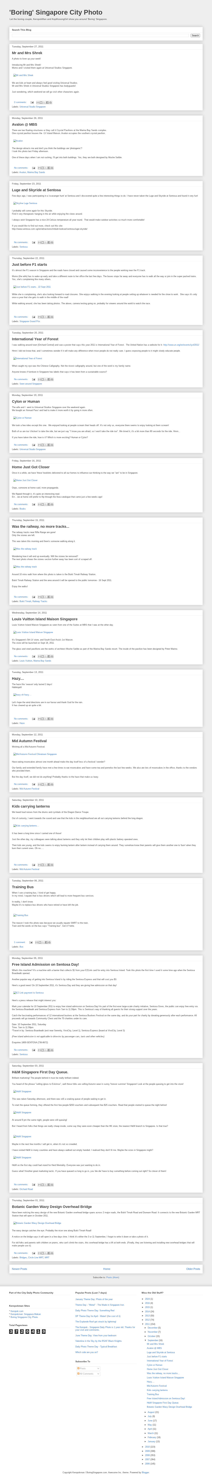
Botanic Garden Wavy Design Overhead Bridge (52, 1207)
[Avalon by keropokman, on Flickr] (18, 141)
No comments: (21, 168)
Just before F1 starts (29, 264)
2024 (147, 1299)
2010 (147, 1447)
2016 (147, 1303)
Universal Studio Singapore (33, 106)
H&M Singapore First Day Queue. (40, 1072)
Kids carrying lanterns (31, 806)
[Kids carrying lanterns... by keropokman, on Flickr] (26, 825)
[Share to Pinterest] (50, 102)
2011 (147, 1324)
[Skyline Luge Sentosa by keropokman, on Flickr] (25, 203)
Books (23, 509)
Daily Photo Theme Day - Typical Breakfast (96, 1346)
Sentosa (23, 247)
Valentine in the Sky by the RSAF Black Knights (98, 1341)
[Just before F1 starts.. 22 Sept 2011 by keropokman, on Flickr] (32, 287)
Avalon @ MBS (24, 124)
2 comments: (20, 102)
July (150, 1416)
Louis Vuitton (26, 661)
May (150, 1425)
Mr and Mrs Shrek (27, 53)
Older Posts (193, 1269)
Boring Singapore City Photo (24, 1317)
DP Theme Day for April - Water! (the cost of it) (97, 1316)
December (153, 1327)
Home (106, 1269)
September (153, 1340)
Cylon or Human (26, 401)
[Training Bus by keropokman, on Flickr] (21, 915)
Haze (22, 723)
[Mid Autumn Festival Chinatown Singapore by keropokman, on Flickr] (35, 754)
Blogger (145, 1472)
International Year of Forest (35, 339)
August (151, 1412)
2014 (147, 1311)
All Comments (86, 1374)
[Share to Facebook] (47, 102)
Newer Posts (19, 1269)
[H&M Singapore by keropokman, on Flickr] (22, 1091)
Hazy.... (18, 678)
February (152, 1437)
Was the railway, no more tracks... (40, 526)
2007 (147, 1459)
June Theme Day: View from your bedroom (95, 1335)
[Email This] (38, 102)
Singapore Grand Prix (30, 321)
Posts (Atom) (112, 1277)
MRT (47, 1257)
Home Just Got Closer (31, 467)
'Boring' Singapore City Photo (55, 12)
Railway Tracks (39, 601)
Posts (82, 1368)
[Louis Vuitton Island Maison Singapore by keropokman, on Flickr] (33, 632)
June (150, 1420)
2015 (147, 1307)
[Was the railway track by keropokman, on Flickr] (25, 549)
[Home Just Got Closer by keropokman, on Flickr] (25, 480)
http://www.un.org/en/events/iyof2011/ (181, 345)
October (152, 1336)
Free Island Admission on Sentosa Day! (45, 964)
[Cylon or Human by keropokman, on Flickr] (22, 418)
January (152, 1441)
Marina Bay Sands (36, 172)
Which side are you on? (86, 1352)
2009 (147, 1451)
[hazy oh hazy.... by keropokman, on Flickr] (22, 694)
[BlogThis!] (41, 102)
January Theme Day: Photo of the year (94, 1299)
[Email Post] (31, 102)
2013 (147, 1315)
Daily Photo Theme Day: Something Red (94, 1310)
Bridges (23, 1257)
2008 (147, 1455)
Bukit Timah (25, 601)
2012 (147, 1320)
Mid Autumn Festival (29, 741)
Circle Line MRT (35, 1257)
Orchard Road (26, 1189)
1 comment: (20, 942)
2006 (147, 1463)
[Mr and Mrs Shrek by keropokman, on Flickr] (23, 75)
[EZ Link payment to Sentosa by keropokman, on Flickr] (28, 993)
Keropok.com (17, 1311)
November (153, 1332)
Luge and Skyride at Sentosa (36, 190)
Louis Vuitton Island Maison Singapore (45, 619)
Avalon (22, 172)
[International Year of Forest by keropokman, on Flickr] (28, 358)
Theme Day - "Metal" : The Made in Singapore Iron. (100, 1305)
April (150, 1429)
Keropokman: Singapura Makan (26, 1314)
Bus (21, 946)
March (151, 1433)
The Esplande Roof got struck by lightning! (95, 1321)
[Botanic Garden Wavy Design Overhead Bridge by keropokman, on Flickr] (37, 1223)
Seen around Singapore (31, 383)
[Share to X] (44, 102)
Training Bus (23, 887)
